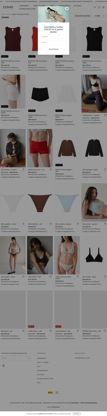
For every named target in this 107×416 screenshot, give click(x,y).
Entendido (76, 413)
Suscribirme (53, 49)
